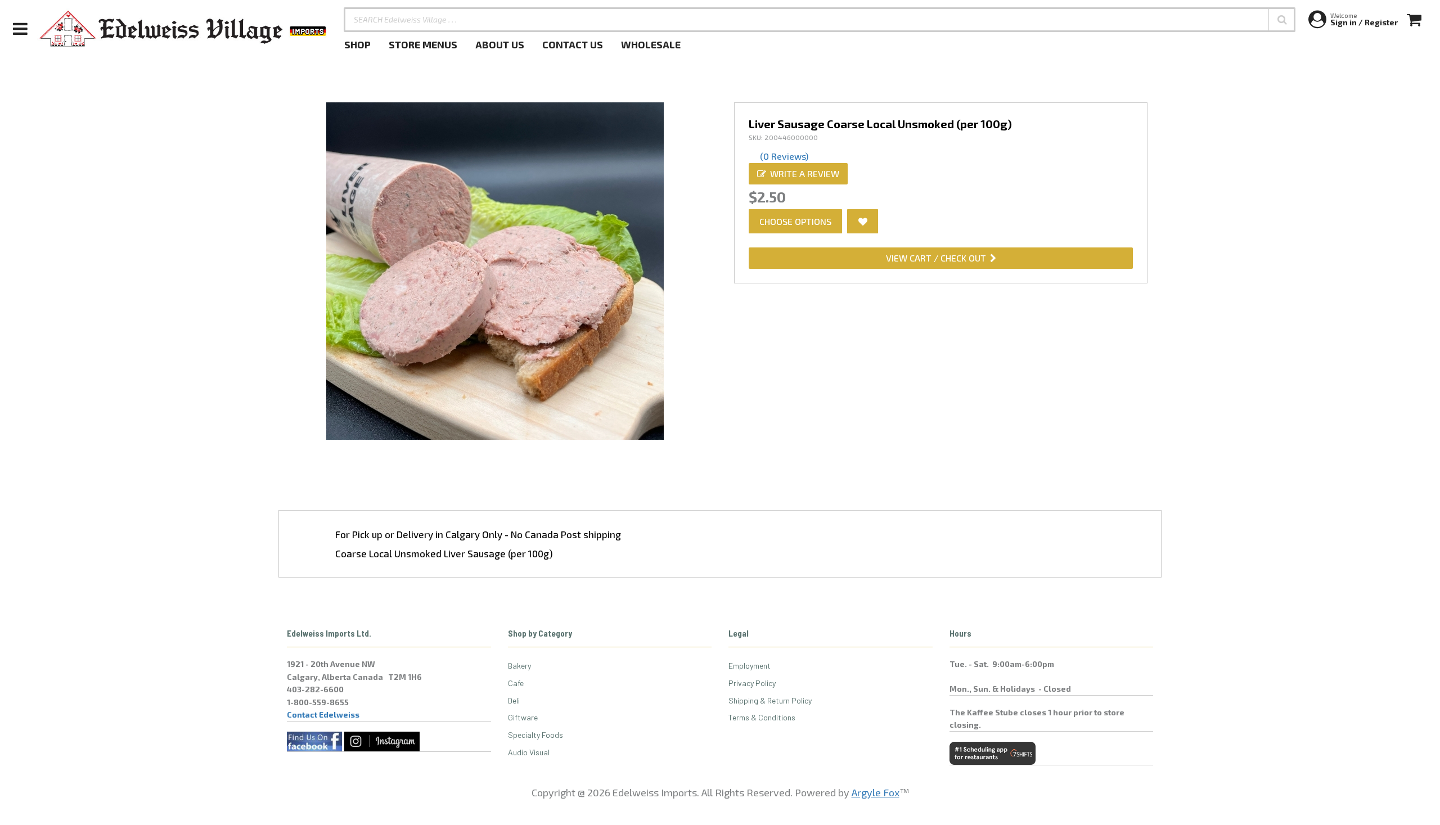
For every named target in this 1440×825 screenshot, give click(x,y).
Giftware (523, 717)
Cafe (516, 683)
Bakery (519, 665)
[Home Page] (183, 28)
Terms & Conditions (761, 717)
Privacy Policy (752, 683)
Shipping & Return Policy (770, 700)
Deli (514, 700)
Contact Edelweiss (323, 714)
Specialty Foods (535, 735)
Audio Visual (529, 752)
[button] (1281, 19)
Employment (749, 665)
